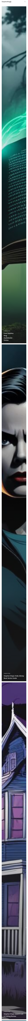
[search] (25, 1)
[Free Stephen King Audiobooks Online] (14, 174)
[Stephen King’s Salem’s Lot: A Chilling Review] (14, 850)
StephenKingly (6, 1)
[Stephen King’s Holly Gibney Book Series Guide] (14, 512)
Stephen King (7, 330)
